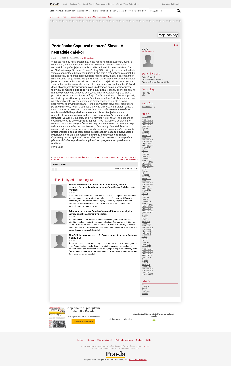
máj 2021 (145, 196)
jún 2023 (145, 151)
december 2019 (147, 227)
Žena (98, 4)
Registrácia (166, 4)
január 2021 (146, 203)
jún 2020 (145, 216)
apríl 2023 (145, 154)
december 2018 (147, 250)
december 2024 (147, 121)
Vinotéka (145, 294)
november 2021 (147, 184)
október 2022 (146, 164)
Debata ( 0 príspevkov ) (61, 164)
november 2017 (147, 270)
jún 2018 (145, 261)
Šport (143, 290)
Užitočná (119, 4)
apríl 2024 (145, 132)
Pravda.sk (145, 286)
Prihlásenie (175, 4)
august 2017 (146, 272)
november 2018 (147, 252)
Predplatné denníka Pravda (83, 321)
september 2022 (147, 166)
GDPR (148, 340)
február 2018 (146, 267)
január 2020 (146, 225)
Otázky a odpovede (104, 340)
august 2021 (146, 190)
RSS (176, 45)
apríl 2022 (145, 175)
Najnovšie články (63, 10)
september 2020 (147, 211)
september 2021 (147, 188)
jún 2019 (145, 239)
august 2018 (146, 257)
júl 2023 (144, 149)
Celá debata (119, 168)
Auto (79, 4)
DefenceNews (134, 4)
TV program (146, 292)
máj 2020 (145, 218)
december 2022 (147, 162)
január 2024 (146, 138)
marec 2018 (146, 265)
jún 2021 (145, 194)
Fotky (143, 284)
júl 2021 (144, 192)
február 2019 (146, 246)
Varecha (104, 4)
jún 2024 (145, 128)
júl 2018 (144, 259)
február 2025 (146, 117)
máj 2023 (145, 153)
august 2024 (146, 126)
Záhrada (111, 4)
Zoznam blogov (123, 10)
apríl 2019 (145, 242)
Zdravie (92, 4)
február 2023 (146, 158)
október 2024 (146, 125)
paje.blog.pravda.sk (148, 51)
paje (81, 58)
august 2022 (146, 168)
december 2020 (147, 205)
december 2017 (147, 268)
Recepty (145, 288)
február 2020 (146, 224)
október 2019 (146, 231)
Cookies (139, 340)
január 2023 (146, 160)
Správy (65, 4)
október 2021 (146, 186)
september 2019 (147, 233)
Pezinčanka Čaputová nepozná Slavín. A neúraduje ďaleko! (91, 17)
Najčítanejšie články (81, 10)
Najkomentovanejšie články (104, 10)
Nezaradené (89, 58)
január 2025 (146, 119)
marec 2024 (146, 134)
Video (126, 4)
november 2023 (147, 141)
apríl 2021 (145, 197)
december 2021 (147, 182)
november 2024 (147, 123)
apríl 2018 (145, 263)
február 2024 (146, 136)
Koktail (85, 4)
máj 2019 (145, 240)
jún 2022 (145, 171)
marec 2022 (146, 177)
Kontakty (80, 340)
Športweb (73, 4)
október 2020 (146, 209)
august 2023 (146, 147)
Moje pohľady (62, 17)
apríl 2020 (145, 220)
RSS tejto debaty (131, 168)
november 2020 (147, 207)
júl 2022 (144, 169)
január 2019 (146, 248)
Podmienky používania (124, 340)
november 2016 (147, 274)
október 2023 (146, 143)
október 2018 (146, 254)
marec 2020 (146, 222)
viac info (146, 346)
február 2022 (146, 179)
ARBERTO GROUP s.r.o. (138, 360)
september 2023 (147, 145)
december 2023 (147, 139)
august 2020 (146, 212)
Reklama (90, 340)
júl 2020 (144, 214)
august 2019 (146, 235)
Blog (52, 10)
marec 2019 (146, 244)
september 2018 (147, 255)
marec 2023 (146, 156)
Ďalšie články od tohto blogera (72, 180)
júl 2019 (144, 237)
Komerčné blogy (139, 10)
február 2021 (146, 201)
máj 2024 (145, 130)
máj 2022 (145, 173)
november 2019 (147, 229)
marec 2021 (146, 199)
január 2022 (146, 181)
